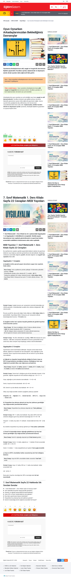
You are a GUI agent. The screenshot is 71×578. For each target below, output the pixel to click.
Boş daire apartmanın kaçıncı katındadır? (16, 496)
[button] (37, 64)
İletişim (35, 560)
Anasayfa (7, 20)
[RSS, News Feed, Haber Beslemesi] (66, 560)
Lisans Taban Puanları (25, 568)
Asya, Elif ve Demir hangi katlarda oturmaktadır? (18, 494)
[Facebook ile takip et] (59, 560)
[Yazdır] (17, 64)
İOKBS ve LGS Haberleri (10, 565)
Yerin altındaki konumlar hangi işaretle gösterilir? (18, 490)
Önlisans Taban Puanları (42, 568)
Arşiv (21, 1)
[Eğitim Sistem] (12, 6)
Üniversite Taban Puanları (58, 568)
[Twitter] (7, 64)
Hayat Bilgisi (23, 20)
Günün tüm (63, 13)
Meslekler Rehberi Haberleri (11, 568)
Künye (30, 560)
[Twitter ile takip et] (62, 560)
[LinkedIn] (10, 64)
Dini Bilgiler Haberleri (25, 565)
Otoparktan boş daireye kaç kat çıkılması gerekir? (19, 498)
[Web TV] (63, 1)
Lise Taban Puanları (9, 570)
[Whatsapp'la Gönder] (14, 64)
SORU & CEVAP (14, 20)
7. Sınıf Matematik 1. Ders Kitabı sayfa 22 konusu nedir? (21, 488)
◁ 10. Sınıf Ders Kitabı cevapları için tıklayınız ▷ (24, 145)
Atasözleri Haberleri (41, 565)
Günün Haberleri (15, 1)
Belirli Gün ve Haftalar (57, 565)
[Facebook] (4, 64)
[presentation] (8, 13)
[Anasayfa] (4, 1)
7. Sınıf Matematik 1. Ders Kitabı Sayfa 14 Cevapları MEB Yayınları (34, 13)
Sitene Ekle (26, 1)
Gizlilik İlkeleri (41, 560)
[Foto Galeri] (67, 1)
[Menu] (52, 7)
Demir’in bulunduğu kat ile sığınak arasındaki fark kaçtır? (21, 500)
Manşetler (8, 1)
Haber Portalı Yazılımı (10, 575)
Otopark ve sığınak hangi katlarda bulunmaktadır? (19, 492)
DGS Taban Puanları (25, 570)
